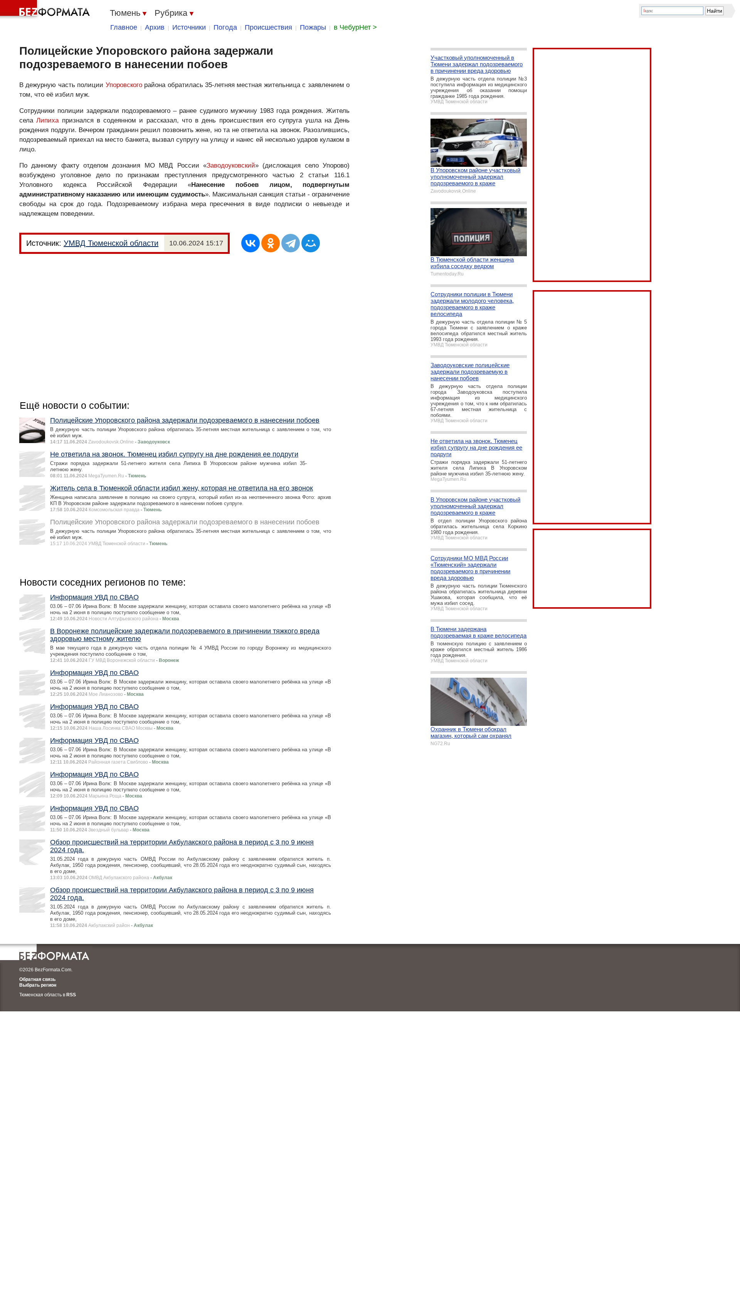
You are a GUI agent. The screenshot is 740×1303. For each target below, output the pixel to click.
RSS (71, 994)
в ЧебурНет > (355, 27)
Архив (155, 27)
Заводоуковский (231, 165)
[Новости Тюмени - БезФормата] (46, 9)
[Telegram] (290, 243)
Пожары (313, 27)
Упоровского (124, 85)
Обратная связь (37, 979)
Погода (225, 27)
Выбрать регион (37, 985)
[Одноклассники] (270, 243)
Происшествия (268, 27)
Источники (189, 27)
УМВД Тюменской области (111, 243)
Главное (123, 27)
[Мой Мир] (310, 243)
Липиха (47, 120)
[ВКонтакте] (250, 243)
